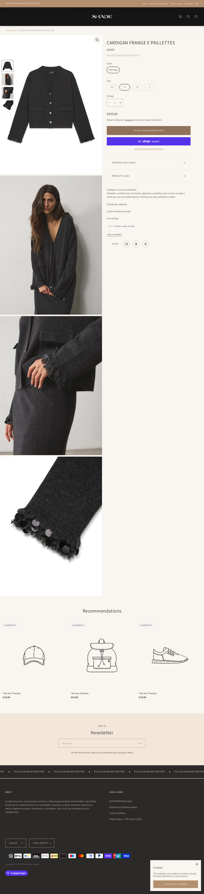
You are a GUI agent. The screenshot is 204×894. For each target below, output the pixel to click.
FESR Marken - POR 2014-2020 (125, 819)
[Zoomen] (97, 40)
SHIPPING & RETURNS (123, 162)
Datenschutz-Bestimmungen (123, 807)
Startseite (10, 30)
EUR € (167, 16)
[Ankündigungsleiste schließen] (196, 4)
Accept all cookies (175, 884)
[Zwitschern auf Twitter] (145, 244)
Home (144, 4)
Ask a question (114, 234)
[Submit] (140, 743)
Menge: (110, 96)
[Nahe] (197, 864)
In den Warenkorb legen (149, 130)
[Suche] (188, 16)
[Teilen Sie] (126, 244)
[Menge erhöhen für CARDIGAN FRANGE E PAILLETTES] (120, 102)
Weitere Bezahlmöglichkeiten (148, 149)
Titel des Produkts (12, 693)
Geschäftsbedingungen (120, 801)
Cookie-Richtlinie (117, 813)
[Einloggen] (180, 16)
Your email (67, 743)
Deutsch (154, 16)
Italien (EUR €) (40, 842)
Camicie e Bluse (176, 4)
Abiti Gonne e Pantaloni (158, 4)
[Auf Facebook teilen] (136, 244)
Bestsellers (189, 4)
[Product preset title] (34, 655)
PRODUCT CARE (120, 176)
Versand (128, 119)
